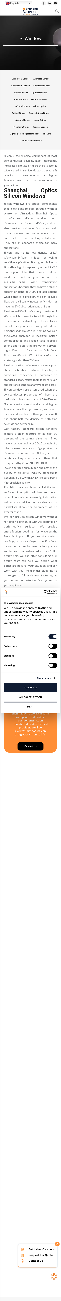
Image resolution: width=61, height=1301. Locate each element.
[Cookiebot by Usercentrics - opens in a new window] (43, 592)
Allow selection (30, 697)
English (14, 3)
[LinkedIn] (49, 3)
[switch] (52, 646)
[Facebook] (43, 3)
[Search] (57, 11)
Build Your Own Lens (42, 1249)
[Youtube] (55, 3)
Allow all (30, 687)
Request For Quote (41, 1255)
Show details (44, 678)
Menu (3, 11)
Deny (30, 706)
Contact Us (36, 1260)
